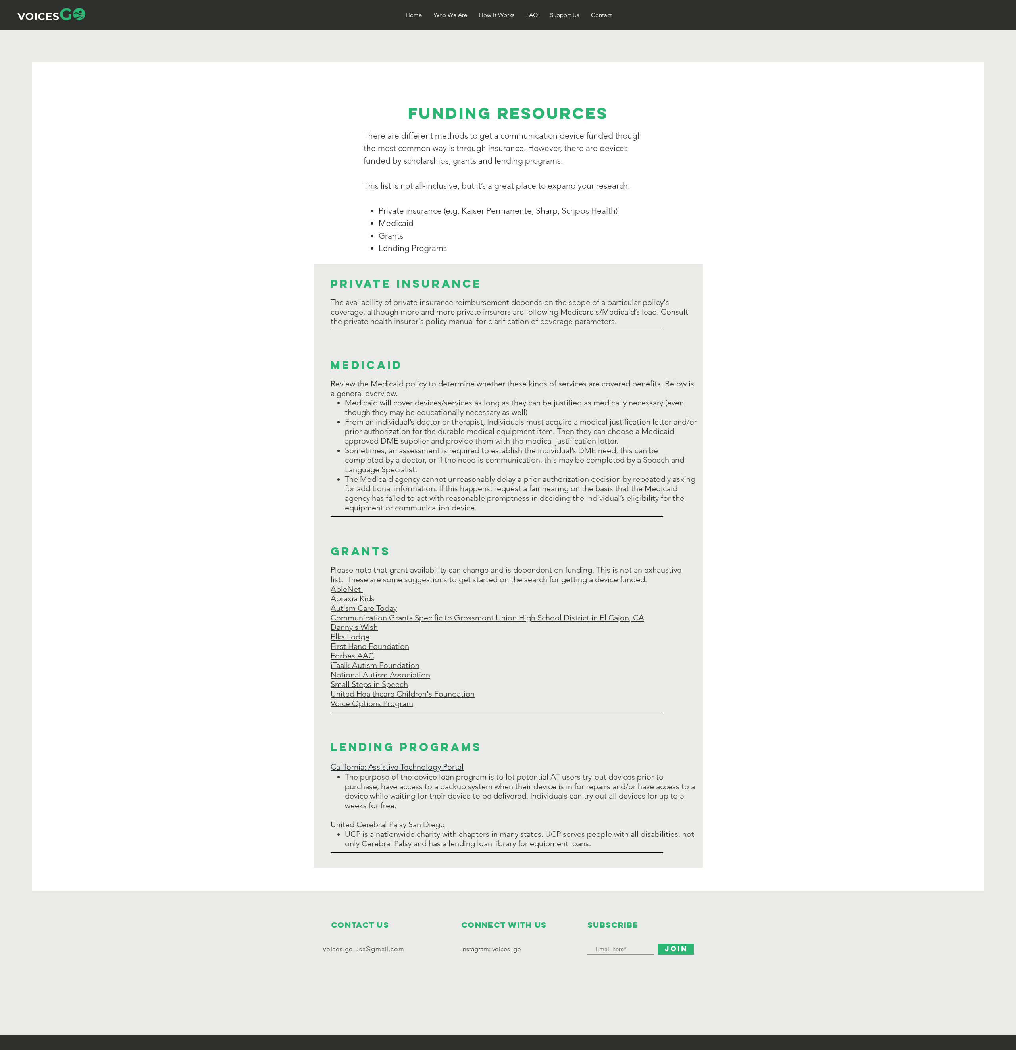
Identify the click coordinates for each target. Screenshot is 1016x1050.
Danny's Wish (354, 627)
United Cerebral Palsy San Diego (388, 824)
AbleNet (347, 589)
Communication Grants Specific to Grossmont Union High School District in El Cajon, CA (487, 617)
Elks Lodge (350, 636)
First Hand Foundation (370, 646)
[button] (496, 15)
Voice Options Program (372, 703)
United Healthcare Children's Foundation (403, 694)
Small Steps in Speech (369, 684)
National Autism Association (380, 674)
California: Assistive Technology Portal (397, 767)
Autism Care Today (364, 608)
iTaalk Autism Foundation (375, 665)
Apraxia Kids (353, 598)
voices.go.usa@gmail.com (363, 949)
